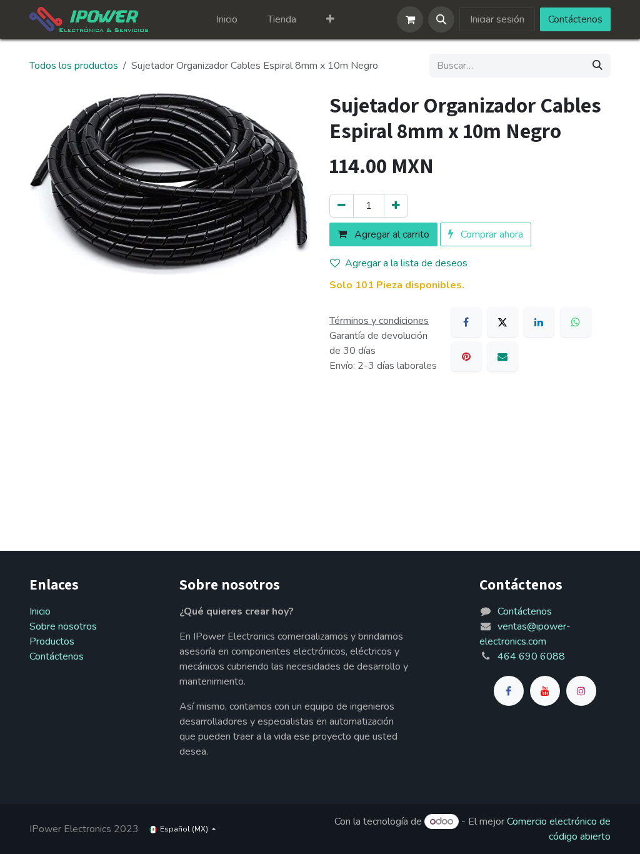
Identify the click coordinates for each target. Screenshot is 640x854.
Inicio (40, 611)
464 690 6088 (531, 656)
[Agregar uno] (396, 206)
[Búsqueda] (597, 66)
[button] (441, 19)
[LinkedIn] (539, 322)
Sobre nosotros (63, 626)
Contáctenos (575, 19)
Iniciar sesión (497, 19)
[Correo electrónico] (503, 356)
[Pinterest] (466, 356)
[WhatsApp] (576, 322)
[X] (503, 322)
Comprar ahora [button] (490, 234)
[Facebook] (466, 322)
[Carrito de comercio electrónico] (410, 19)
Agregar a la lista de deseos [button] (406, 263)
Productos (51, 641)
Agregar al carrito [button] (390, 234)
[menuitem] (226, 19)
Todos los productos (73, 66)
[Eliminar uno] (341, 206)
